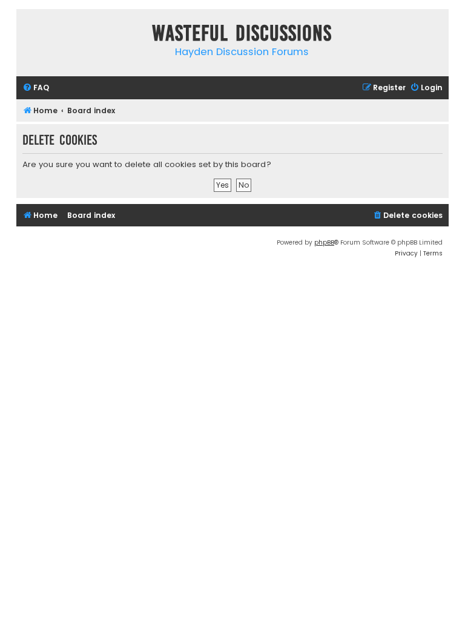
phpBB (324, 242)
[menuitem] (35, 88)
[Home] (28, 35)
